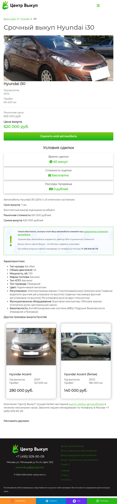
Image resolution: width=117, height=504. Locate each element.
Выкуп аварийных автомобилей (79, 450)
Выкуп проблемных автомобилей (79, 460)
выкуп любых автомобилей (86, 404)
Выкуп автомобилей (72, 446)
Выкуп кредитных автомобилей (78, 455)
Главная (65, 470)
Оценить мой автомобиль (58, 136)
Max (78, 501)
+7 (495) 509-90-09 (18, 501)
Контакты (66, 479)
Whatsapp (104, 501)
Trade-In (65, 464)
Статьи (64, 475)
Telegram (53, 501)
